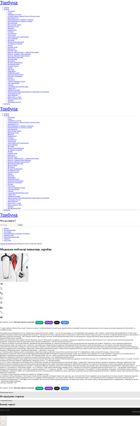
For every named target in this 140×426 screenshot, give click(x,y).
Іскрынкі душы (12, 47)
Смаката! (11, 85)
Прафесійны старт (13, 73)
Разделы (6, 9)
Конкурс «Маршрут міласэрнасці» (19, 55)
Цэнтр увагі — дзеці (14, 97)
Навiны (10, 68)
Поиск (20, 225)
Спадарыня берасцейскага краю (18, 86)
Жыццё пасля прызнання (16, 42)
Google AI (65, 322)
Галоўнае (11, 31)
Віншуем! (11, 28)
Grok (56, 322)
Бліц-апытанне (12, 23)
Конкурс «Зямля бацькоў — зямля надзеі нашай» (23, 52)
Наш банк (11, 69)
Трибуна (9, 2)
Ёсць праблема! (13, 38)
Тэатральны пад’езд (14, 93)
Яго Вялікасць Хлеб (14, 102)
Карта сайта (136, 411)
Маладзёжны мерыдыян (15, 57)
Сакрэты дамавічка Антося (16, 81)
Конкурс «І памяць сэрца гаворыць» (19, 54)
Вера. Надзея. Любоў (14, 25)
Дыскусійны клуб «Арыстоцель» (18, 37)
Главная (6, 7)
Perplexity (49, 322)
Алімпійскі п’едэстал (14, 14)
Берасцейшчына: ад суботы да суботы (20, 21)
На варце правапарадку (15, 62)
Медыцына (11, 61)
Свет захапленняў (13, 83)
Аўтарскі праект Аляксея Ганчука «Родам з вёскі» (24, 16)
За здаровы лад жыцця (15, 43)
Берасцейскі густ (13, 18)
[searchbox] (9, 225)
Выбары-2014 (12, 30)
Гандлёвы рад (12, 33)
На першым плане (13, 64)
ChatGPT (39, 322)
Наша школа (12, 71)
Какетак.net (11, 49)
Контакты (7, 104)
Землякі (10, 45)
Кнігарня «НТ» (13, 50)
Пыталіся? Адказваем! (15, 76)
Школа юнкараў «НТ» (15, 98)
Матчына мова (12, 59)
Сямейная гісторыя (14, 90)
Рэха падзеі (11, 80)
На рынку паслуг (13, 66)
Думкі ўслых (12, 35)
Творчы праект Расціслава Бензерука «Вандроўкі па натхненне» (28, 92)
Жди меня (11, 40)
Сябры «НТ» (12, 88)
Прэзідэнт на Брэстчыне (15, 74)
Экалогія (10, 100)
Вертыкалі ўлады (13, 26)
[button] (3, 421)
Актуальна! (11, 11)
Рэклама (10, 78)
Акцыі (10, 13)
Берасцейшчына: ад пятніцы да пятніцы (21, 19)
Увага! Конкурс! (13, 95)
